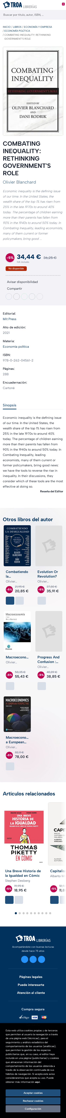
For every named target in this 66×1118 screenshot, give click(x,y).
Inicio (7, 26)
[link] (19, 601)
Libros (17, 26)
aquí (37, 1082)
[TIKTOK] (41, 959)
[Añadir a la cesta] (10, 601)
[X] (33, 959)
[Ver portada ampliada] (33, 91)
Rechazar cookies (33, 1100)
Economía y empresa (38, 26)
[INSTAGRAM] (24, 959)
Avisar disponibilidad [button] (22, 282)
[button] (16, 913)
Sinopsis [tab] (9, 405)
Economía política (17, 30)
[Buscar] (60, 15)
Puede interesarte (31, 985)
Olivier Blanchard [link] (19, 182)
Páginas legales (30, 977)
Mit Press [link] (9, 319)
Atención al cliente (31, 993)
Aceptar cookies (33, 1092)
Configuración (33, 1108)
